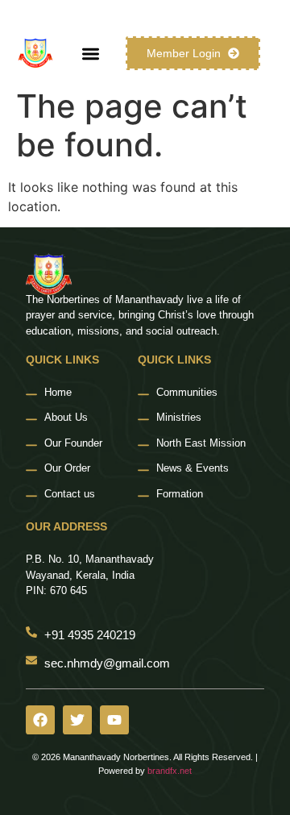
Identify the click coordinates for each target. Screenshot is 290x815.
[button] (91, 54)
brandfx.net (169, 770)
